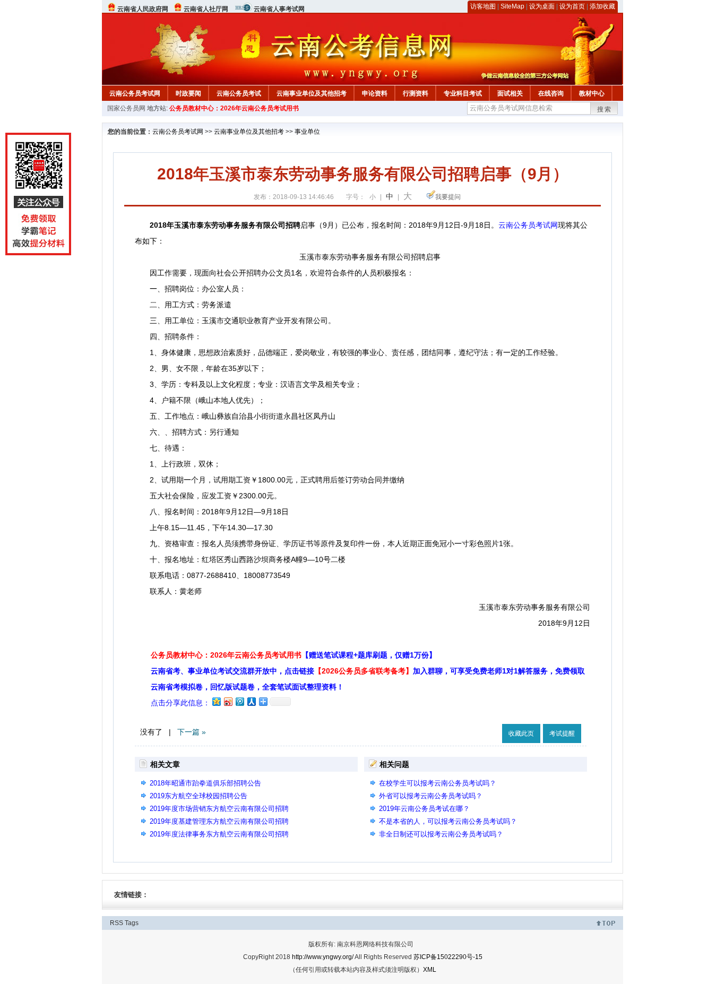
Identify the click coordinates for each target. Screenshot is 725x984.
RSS (116, 923)
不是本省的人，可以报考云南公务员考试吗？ (448, 821)
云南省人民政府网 (142, 9)
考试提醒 (562, 733)
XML (429, 969)
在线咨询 (551, 93)
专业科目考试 (463, 93)
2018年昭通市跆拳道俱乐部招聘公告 (205, 783)
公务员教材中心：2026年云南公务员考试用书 (234, 108)
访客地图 (483, 6)
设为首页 (572, 6)
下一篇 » (191, 732)
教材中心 (592, 93)
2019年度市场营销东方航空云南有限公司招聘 (219, 809)
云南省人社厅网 (206, 9)
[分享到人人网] (251, 701)
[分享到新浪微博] (228, 701)
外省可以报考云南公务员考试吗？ (430, 796)
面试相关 (510, 93)
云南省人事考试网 (279, 9)
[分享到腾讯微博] (239, 701)
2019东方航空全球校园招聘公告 (198, 796)
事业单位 (307, 131)
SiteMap (512, 6)
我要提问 (448, 197)
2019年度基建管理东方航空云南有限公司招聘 (219, 821)
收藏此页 (521, 733)
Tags (132, 923)
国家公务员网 (126, 108)
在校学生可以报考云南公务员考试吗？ (437, 783)
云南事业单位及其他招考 (312, 93)
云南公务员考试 (239, 93)
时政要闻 (188, 93)
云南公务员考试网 (134, 93)
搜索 (604, 109)
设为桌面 (542, 6)
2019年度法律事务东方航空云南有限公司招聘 (219, 834)
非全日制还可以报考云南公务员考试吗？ (441, 834)
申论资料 (374, 93)
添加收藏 (602, 6)
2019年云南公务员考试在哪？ (424, 809)
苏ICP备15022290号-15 (447, 957)
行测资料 (415, 93)
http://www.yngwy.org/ (322, 957)
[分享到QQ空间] (216, 701)
